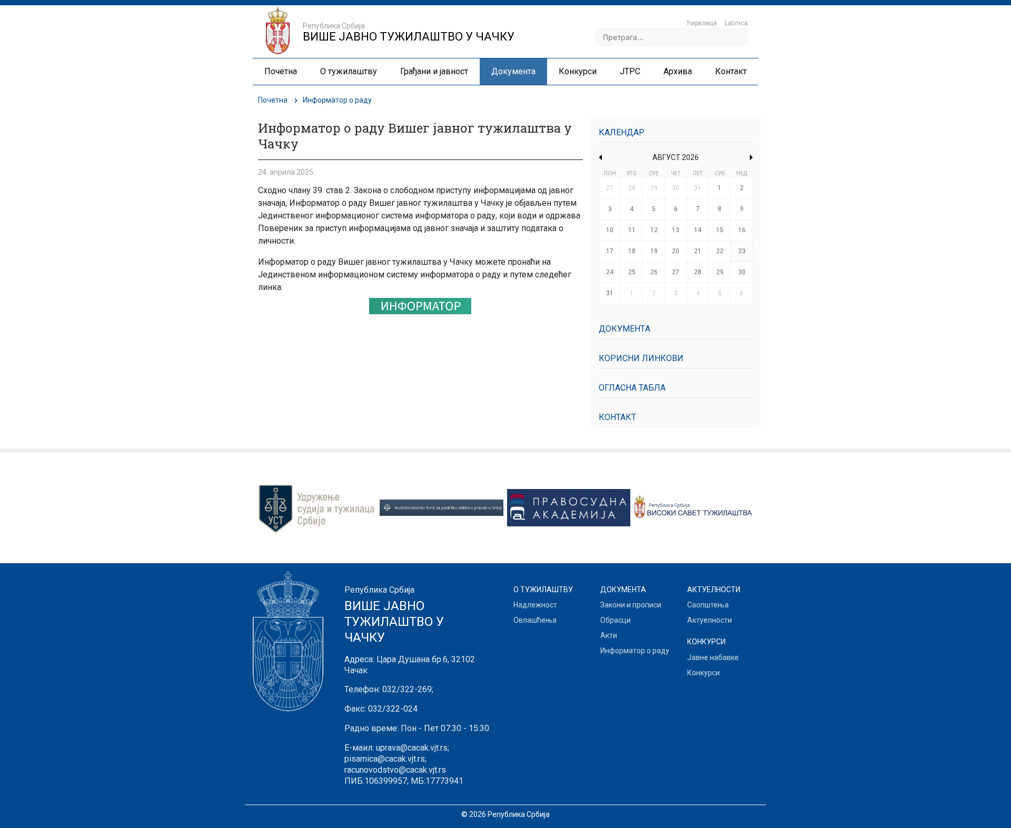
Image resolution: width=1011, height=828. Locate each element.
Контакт (617, 417)
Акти (608, 635)
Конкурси (703, 673)
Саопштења (708, 605)
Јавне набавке (713, 657)
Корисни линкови (641, 358)
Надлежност (535, 605)
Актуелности (709, 620)
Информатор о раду (634, 650)
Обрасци (615, 620)
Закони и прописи (630, 605)
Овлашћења (535, 620)
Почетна (273, 100)
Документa (624, 329)
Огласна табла (632, 388)
